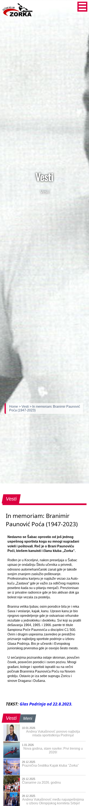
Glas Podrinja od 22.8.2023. (46, 704)
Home (14, 406)
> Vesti (24, 406)
